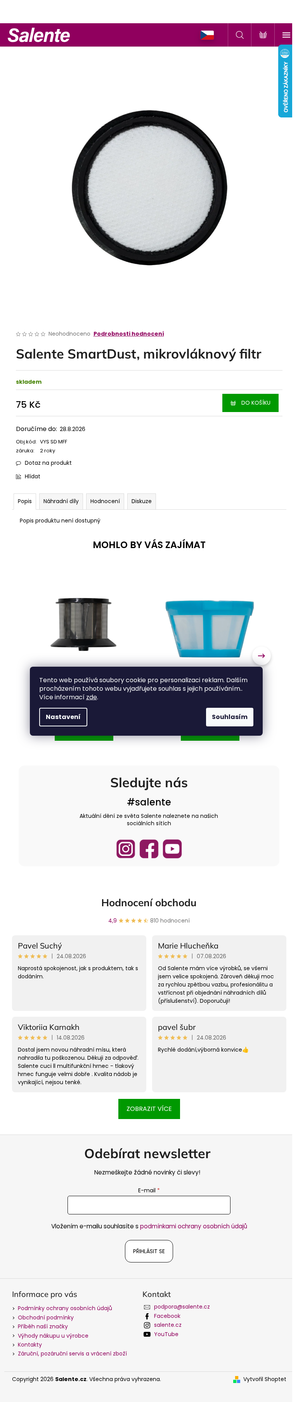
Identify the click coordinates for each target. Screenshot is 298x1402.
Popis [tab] (25, 501)
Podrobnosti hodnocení (129, 334)
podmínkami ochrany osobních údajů (193, 1226)
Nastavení (63, 716)
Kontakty (30, 1345)
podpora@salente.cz (182, 1307)
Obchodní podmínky (46, 1317)
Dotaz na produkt (48, 463)
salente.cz (168, 1325)
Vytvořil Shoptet (264, 1379)
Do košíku (255, 403)
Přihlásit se (149, 1251)
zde (91, 697)
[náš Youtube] (172, 849)
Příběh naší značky (43, 1326)
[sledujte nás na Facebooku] (149, 849)
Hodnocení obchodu (149, 902)
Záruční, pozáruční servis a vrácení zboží (72, 1353)
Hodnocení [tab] (105, 501)
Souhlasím (230, 716)
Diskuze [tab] (142, 501)
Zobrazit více (149, 1108)
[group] (84, 656)
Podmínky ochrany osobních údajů (65, 1308)
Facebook (167, 1316)
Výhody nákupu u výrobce (53, 1336)
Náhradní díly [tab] (61, 501)
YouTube (166, 1334)
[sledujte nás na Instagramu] (125, 849)
